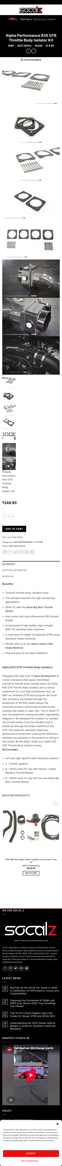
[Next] (12, 892)
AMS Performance (17, 546)
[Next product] (28, 51)
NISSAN (38, 45)
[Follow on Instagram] (10, 968)
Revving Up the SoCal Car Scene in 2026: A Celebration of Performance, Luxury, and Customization (34, 990)
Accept (31, 1153)
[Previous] (4, 892)
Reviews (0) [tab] (7, 576)
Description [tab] (8, 564)
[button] (57, 1123)
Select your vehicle (44, 19)
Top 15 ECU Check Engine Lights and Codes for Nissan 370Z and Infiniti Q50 (32, 1014)
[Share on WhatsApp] (5, 552)
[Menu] (4, 10)
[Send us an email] (21, 968)
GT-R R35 (50, 45)
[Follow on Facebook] (5, 968)
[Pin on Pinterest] (26, 552)
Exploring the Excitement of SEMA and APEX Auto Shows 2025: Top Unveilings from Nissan (33, 1003)
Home (11, 45)
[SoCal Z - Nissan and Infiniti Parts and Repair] (31, 10)
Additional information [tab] (14, 570)
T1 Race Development (43, 675)
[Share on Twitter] (15, 552)
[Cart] (58, 10)
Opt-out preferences (29, 1160)
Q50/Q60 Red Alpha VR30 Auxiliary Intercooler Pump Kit (31, 860)
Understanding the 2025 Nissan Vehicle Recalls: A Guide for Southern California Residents (32, 1026)
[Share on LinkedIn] (32, 552)
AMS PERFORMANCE (23, 542)
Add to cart (14, 528)
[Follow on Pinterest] (26, 968)
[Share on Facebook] (10, 552)
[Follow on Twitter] (15, 968)
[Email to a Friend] (21, 552)
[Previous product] (33, 51)
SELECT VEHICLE (24, 45)
